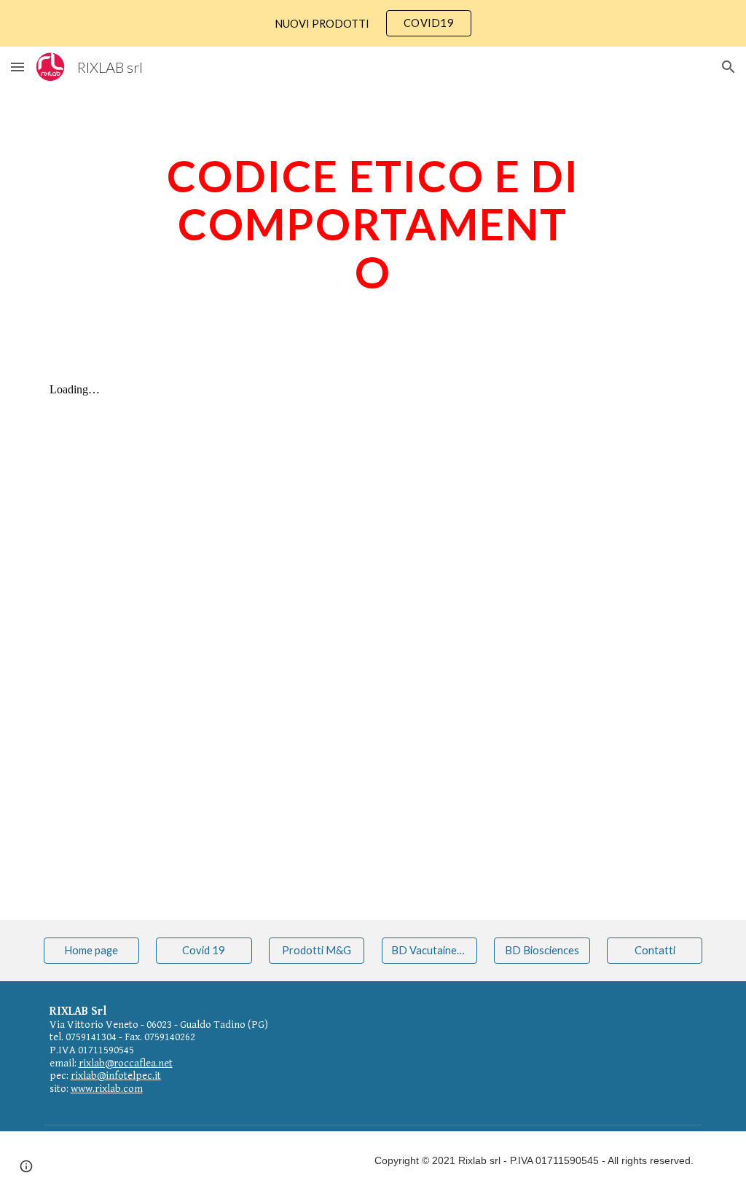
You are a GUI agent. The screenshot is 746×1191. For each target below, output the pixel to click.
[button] (17, 67)
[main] (372, 224)
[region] (373, 23)
